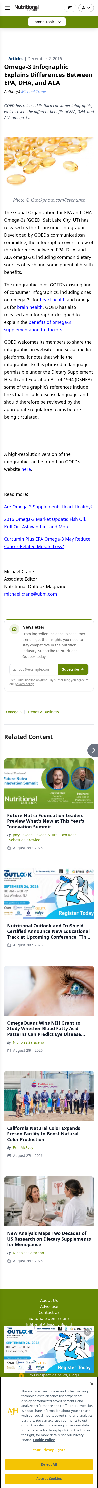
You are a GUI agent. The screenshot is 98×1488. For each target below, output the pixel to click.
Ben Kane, (69, 834)
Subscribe (70, 669)
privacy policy (24, 684)
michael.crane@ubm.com (30, 594)
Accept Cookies (49, 1478)
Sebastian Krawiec (24, 839)
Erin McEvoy (23, 1147)
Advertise (49, 1306)
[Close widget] (87, 1332)
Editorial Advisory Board (49, 1324)
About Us (49, 1300)
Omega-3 (14, 711)
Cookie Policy (44, 1440)
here (26, 469)
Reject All (49, 1464)
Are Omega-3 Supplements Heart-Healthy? (48, 507)
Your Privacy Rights (49, 1450)
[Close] (91, 1383)
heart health (53, 300)
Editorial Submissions (49, 1318)
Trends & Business (43, 711)
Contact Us (49, 1312)
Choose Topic (43, 21)
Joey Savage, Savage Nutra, (36, 834)
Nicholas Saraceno (28, 1042)
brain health (30, 307)
